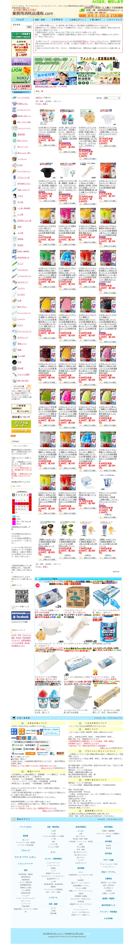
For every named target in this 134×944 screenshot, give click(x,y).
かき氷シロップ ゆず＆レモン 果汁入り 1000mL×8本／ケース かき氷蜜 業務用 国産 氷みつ (47, 230)
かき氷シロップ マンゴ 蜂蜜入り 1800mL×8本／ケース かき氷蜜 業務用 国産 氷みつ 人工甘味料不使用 (68, 368)
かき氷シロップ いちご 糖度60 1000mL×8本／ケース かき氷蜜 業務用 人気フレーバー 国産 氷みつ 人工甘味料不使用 (88, 272)
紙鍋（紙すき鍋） (23, 380)
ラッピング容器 (53, 847)
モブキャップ (23, 338)
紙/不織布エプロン (24, 184)
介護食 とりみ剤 (108, 893)
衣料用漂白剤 (25, 877)
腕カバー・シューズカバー (80, 883)
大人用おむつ (108, 888)
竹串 (19, 362)
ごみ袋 (53, 831)
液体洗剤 (21, 134)
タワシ (20, 325)
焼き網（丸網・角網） (81, 839)
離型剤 (53, 887)
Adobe (17, 393)
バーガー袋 (53, 844)
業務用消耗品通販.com (20, 8)
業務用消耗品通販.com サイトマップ (114, 20)
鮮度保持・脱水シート (24, 116)
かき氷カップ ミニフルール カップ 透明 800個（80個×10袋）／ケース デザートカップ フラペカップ (109, 132)
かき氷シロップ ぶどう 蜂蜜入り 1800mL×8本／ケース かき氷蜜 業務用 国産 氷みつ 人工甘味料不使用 (108, 368)
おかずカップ (23, 282)
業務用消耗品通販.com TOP (45, 86)
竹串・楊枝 (81, 849)
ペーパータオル (24, 97)
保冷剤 (20, 245)
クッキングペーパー (24, 110)
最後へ (45, 104)
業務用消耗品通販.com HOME (20, 20)
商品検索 (17, 25)
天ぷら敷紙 (21, 356)
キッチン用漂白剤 (25, 882)
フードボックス (22, 159)
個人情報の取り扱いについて (53, 933)
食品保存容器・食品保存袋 (53, 884)
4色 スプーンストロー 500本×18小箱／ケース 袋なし (87, 495)
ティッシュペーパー (81, 909)
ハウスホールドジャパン (60, 41)
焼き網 (20, 368)
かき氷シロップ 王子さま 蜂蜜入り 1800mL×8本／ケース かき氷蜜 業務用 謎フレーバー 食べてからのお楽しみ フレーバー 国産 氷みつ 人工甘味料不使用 (47, 322)
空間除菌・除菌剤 (81, 896)
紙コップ (26, 840)
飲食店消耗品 (81, 827)
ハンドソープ (25, 904)
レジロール (21, 319)
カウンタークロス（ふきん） (26, 857)
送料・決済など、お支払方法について (38, 20)
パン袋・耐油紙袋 (24, 208)
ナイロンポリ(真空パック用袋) (53, 836)
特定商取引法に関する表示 (74, 933)
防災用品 (108, 853)
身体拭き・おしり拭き (108, 882)
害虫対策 (81, 901)
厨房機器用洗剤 (25, 885)
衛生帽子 (81, 880)
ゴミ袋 (20, 233)
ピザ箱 (20, 165)
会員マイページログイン (76, 20)
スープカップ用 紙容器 (26, 845)
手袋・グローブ (24, 190)
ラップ (20, 264)
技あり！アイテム (108, 872)
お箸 (19, 301)
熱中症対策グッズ (108, 905)
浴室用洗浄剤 (25, 893)
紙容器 (25, 836)
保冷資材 (108, 841)
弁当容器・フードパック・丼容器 (81, 842)
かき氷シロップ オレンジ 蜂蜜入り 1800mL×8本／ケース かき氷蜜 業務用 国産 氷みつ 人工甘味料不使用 (68, 454)
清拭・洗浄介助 (108, 885)
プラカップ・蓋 (24, 178)
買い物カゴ (95, 20)
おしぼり (21, 294)
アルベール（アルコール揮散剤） (108, 834)
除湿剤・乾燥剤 (108, 898)
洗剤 (25, 870)
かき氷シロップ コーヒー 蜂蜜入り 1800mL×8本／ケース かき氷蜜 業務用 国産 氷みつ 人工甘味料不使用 (47, 368)
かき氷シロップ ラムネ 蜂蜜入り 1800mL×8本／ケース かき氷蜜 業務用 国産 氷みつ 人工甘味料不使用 (88, 411)
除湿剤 (108, 836)
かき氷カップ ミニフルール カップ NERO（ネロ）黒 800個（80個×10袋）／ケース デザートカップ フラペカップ (47, 185)
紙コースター (23, 141)
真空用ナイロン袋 (24, 221)
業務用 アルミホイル (53, 873)
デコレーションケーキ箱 (108, 864)
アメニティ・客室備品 (108, 912)
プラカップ (15, 640)
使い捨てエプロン (81, 855)
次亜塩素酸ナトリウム (81, 886)
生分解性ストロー (18, 646)
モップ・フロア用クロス (81, 912)
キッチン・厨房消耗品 (53, 859)
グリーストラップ (24, 331)
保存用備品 (108, 827)
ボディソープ (25, 901)
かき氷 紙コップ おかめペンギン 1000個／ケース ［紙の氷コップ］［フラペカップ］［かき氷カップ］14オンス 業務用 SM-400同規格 (68, 134)
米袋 (19, 227)
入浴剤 (53, 911)
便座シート (22, 344)
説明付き (39, 98)
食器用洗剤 (26, 880)
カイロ (53, 908)
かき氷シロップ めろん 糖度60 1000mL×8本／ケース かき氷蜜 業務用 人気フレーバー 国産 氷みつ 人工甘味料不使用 (47, 272)
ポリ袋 (20, 202)
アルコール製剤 (24, 374)
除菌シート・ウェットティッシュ (81, 891)
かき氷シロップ (80, 863)
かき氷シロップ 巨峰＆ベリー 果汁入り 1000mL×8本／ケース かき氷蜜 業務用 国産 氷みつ (67, 230)
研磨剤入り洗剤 (25, 888)
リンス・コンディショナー (25, 898)
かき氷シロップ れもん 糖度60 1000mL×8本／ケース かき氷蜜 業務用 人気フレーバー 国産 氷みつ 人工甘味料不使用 (108, 230)
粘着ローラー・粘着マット (80, 915)
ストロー (21, 288)
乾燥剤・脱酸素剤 (23, 251)
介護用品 (108, 879)
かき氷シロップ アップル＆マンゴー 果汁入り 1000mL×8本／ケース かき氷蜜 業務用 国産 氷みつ (107, 185)
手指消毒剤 (26, 638)
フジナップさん (96, 41)
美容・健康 (53, 904)
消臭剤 (81, 893)
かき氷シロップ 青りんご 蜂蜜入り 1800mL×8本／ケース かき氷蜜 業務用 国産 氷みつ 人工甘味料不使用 (108, 411)
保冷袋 (20, 239)
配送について (48, 811)
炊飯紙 (53, 868)
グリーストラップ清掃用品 (53, 889)
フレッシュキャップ (24, 313)
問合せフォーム (57, 20)
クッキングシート (24, 276)
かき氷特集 (108, 918)
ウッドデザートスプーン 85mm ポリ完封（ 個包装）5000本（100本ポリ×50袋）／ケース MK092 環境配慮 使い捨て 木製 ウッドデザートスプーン (88, 188)
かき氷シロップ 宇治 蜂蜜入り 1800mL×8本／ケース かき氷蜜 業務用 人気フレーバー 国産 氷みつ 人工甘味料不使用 (47, 411)
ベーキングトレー (108, 867)
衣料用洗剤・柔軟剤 (26, 874)
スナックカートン (24, 171)
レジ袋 (20, 214)
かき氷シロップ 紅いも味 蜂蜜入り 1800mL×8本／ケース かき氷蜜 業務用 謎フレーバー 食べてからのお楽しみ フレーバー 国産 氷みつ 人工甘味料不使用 (108, 275)
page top (116, 571)
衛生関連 (80, 868)
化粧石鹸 (53, 913)
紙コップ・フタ (23, 146)
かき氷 (13, 635)
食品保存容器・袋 (23, 257)
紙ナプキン (22, 307)
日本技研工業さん (81, 41)
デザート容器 (108, 860)
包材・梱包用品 (53, 827)
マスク (20, 196)
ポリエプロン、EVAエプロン (81, 899)
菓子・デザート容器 (24, 122)
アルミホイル (23, 270)
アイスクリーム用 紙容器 (25, 842)
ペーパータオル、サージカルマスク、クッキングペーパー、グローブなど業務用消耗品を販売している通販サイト (55, 6)
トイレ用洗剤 (25, 890)
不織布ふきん (23, 104)
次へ (40, 104)
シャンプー (26, 896)
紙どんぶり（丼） (24, 153)
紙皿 (19, 350)
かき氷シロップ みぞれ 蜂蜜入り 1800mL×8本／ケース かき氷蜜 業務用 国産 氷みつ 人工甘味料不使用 (47, 454)
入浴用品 (108, 891)
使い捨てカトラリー (81, 852)
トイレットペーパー (24, 128)
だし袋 (53, 881)
